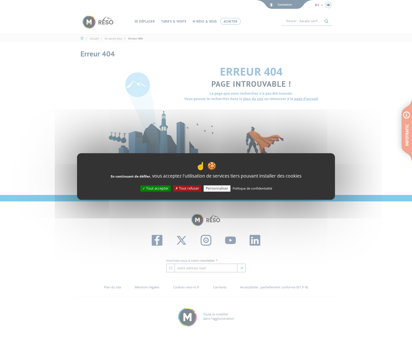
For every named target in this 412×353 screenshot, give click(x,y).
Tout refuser (188, 188)
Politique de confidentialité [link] (252, 188)
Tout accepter (157, 188)
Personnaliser (217, 188)
